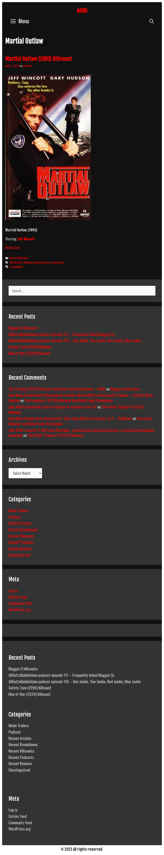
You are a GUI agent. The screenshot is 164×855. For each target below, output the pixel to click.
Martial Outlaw (42, 262)
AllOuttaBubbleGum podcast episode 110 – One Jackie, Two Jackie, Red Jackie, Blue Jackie (75, 340)
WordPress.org (20, 609)
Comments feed (20, 603)
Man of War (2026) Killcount (29, 353)
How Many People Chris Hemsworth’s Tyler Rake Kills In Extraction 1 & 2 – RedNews (70, 418)
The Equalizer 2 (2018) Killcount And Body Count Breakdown (69, 400)
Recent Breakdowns (23, 529)
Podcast (15, 517)
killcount (28, 262)
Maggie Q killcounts (23, 328)
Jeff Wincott (26, 238)
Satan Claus (57, 262)
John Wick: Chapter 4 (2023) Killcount (56, 435)
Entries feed (18, 597)
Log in (13, 590)
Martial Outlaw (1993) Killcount (38, 58)
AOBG (82, 10)
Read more (12, 247)
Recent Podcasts (21, 542)
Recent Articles (20, 523)
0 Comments (16, 266)
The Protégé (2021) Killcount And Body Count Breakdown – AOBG (57, 389)
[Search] (151, 21)
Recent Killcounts (19, 258)
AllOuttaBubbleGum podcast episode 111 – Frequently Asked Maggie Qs (61, 334)
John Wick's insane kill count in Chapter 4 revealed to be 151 (53, 407)
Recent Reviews (20, 548)
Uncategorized (19, 555)
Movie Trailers (19, 510)
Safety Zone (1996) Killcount (30, 347)
